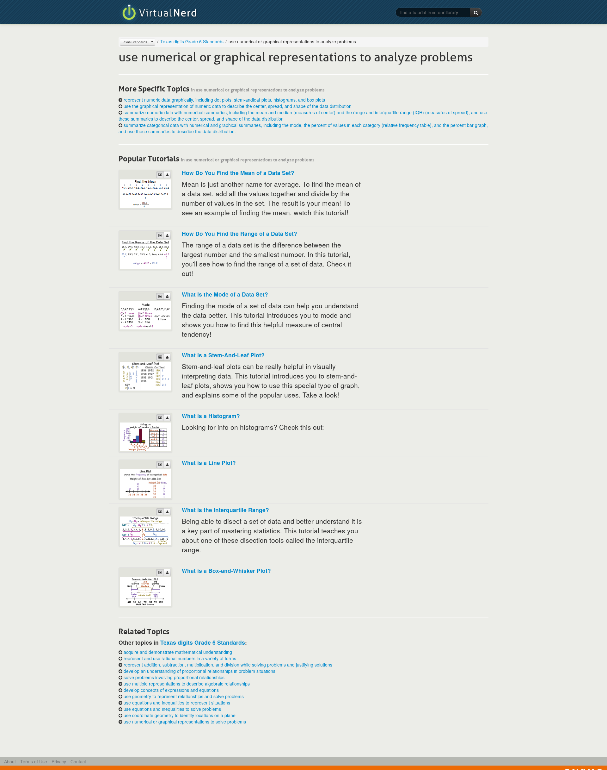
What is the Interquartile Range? (225, 510)
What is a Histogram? (211, 416)
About (10, 761)
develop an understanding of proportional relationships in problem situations (199, 671)
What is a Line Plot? (209, 462)
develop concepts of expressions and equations (171, 690)
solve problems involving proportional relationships (174, 677)
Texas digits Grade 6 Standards (192, 41)
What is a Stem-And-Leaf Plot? (223, 355)
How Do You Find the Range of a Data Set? (239, 233)
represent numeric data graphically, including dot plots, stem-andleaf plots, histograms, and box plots (224, 100)
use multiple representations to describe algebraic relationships (187, 683)
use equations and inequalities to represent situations (177, 702)
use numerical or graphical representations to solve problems (185, 721)
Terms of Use (33, 761)
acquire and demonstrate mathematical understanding (178, 652)
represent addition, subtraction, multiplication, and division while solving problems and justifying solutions (228, 664)
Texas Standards (134, 42)
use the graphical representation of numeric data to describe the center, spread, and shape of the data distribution (238, 106)
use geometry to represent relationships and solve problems (184, 696)
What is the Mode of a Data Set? (225, 294)
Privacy (59, 761)
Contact (78, 761)
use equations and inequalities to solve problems (172, 709)
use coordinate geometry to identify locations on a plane (180, 715)
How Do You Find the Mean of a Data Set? (238, 173)
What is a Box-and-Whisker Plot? (226, 570)
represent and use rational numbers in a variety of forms (180, 658)
